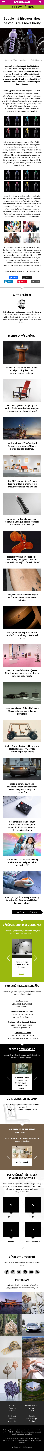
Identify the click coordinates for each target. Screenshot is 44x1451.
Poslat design (31, 1418)
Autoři (31, 1408)
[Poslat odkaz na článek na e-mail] (35, 281)
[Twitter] (19, 1272)
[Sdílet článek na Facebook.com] (13, 277)
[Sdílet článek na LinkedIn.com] (8, 281)
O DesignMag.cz (31, 1405)
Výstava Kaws (22, 1001)
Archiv (31, 1410)
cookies (13, 1440)
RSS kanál (12, 1416)
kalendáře (32, 986)
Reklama (12, 1408)
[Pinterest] (25, 1272)
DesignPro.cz (22, 1132)
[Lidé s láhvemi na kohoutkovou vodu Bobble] (12, 226)
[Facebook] (6, 1272)
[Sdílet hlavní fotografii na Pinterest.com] (22, 281)
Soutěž (32, 1416)
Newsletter (12, 1421)
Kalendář (12, 1418)
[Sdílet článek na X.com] (27, 277)
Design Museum (27, 1099)
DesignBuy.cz (32, 925)
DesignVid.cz (27, 1049)
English (32, 1421)
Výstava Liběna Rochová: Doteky (22, 1022)
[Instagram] (12, 1272)
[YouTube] (31, 1272)
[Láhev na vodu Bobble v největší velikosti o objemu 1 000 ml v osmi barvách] (12, 175)
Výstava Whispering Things (22, 1011)
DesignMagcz (11, 1287)
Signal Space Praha (23, 1032)
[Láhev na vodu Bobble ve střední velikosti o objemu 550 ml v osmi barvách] (12, 121)
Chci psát (12, 1410)
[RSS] (37, 1272)
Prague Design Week (22, 1178)
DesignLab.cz (27, 1447)
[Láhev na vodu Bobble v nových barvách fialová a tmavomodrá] (22, 41)
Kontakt (12, 1405)
